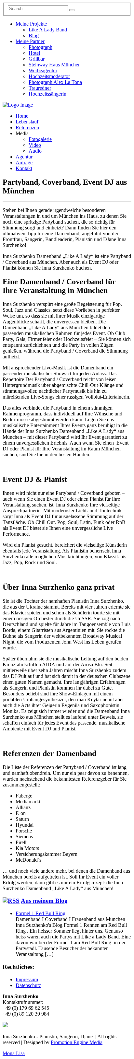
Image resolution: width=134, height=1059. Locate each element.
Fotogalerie (40, 139)
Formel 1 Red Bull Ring (40, 913)
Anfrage (24, 162)
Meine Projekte (31, 24)
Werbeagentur (43, 70)
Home (22, 116)
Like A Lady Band (48, 29)
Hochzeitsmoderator (49, 76)
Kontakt (24, 168)
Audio (35, 151)
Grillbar (37, 59)
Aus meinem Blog (44, 900)
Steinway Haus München (55, 64)
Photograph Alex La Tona (55, 82)
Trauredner (40, 88)
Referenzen (27, 127)
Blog (34, 35)
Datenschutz (28, 985)
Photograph (40, 47)
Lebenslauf (27, 121)
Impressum (27, 979)
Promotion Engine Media (76, 1042)
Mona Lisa (14, 1053)
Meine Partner (30, 41)
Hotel (34, 53)
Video (35, 145)
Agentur (24, 156)
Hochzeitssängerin (47, 94)
